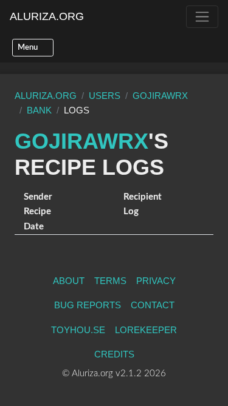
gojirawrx (160, 95)
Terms (110, 281)
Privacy (156, 281)
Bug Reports (87, 305)
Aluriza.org (47, 16)
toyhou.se (78, 330)
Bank (39, 110)
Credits (114, 354)
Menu (29, 47)
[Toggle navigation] (202, 16)
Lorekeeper (146, 330)
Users (104, 95)
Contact (152, 305)
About (69, 281)
